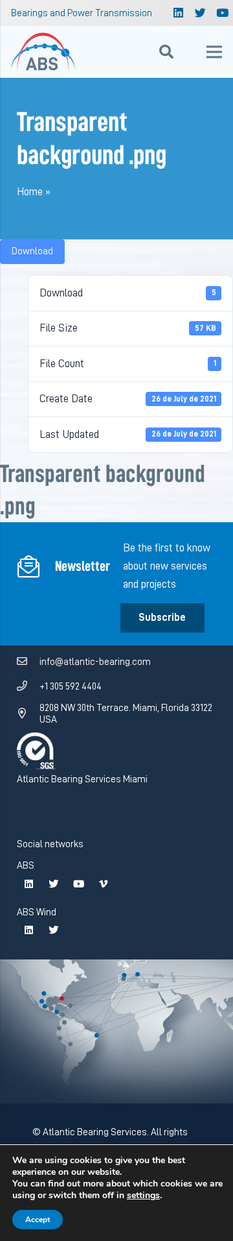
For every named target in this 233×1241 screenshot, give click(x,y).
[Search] (166, 52)
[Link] (43, 51)
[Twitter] (201, 13)
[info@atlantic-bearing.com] (28, 662)
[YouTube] (78, 884)
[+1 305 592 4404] (28, 686)
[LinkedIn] (179, 13)
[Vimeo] (103, 884)
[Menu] (213, 52)
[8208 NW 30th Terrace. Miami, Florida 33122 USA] (28, 714)
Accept (37, 1219)
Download (32, 251)
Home (30, 191)
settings (143, 1195)
